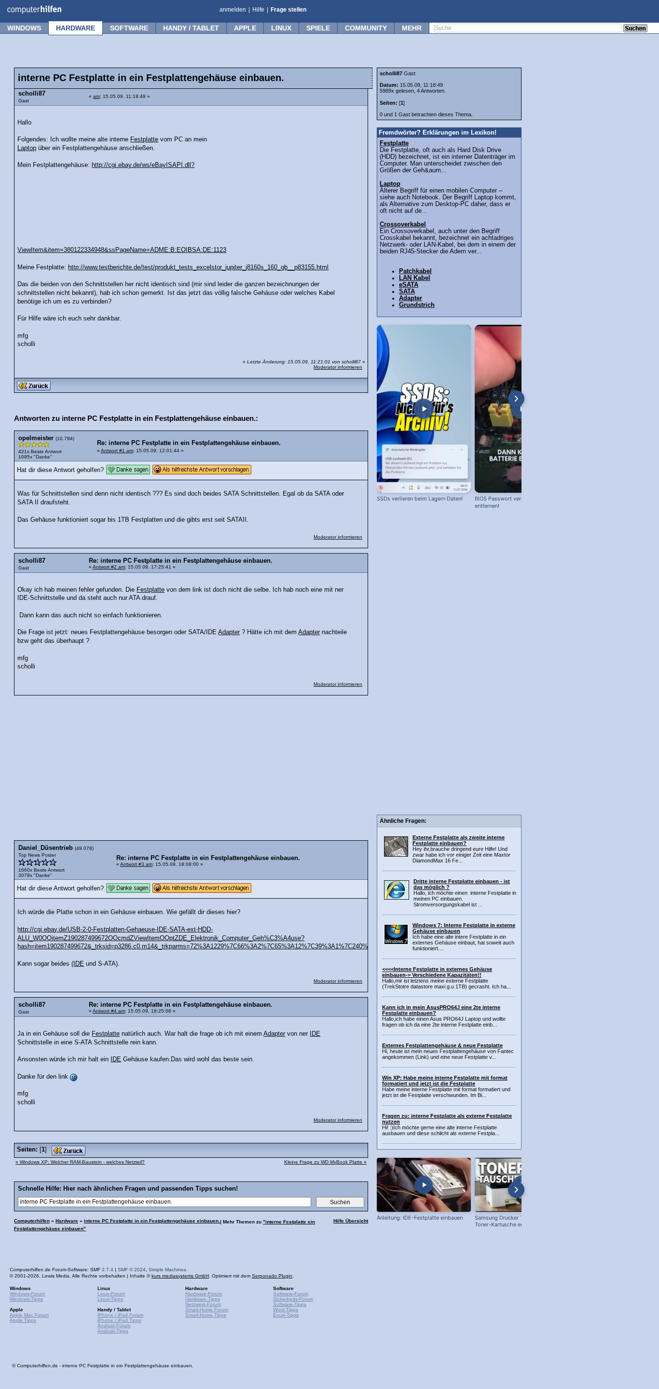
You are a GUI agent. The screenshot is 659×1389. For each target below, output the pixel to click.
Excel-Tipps (286, 1315)
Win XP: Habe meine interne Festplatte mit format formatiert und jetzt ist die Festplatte (445, 1080)
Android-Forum (113, 1325)
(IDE (77, 963)
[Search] (635, 29)
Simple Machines (167, 1269)
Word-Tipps (285, 1309)
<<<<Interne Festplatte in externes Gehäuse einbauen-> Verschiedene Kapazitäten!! (437, 972)
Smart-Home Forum (206, 1309)
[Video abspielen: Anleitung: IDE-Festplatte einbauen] (424, 1184)
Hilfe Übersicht (350, 1220)
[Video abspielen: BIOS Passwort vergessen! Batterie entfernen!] (522, 409)
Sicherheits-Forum (293, 1299)
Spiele (318, 28)
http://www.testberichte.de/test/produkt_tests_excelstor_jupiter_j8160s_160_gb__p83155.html (198, 267)
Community (366, 28)
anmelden (233, 9)
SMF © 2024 (132, 1269)
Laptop (26, 148)
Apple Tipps (23, 1320)
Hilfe (258, 9)
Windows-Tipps (26, 1299)
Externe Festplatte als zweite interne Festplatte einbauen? (458, 840)
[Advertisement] (290, 171)
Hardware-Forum (203, 1293)
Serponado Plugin (272, 1275)
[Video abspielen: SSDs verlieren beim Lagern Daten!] (424, 409)
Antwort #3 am (136, 864)
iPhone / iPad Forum (120, 1315)
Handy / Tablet (191, 28)
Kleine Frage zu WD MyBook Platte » (325, 1162)
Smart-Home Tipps (205, 1315)
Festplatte (144, 139)
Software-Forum (290, 1293)
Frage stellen (288, 9)
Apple (245, 28)
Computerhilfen (32, 1220)
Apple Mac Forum (29, 1315)
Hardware (75, 28)
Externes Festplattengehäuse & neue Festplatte (442, 1045)
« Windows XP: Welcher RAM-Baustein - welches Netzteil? (80, 1162)
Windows (24, 28)
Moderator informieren (338, 367)
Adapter (229, 632)
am (96, 96)
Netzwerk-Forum (203, 1304)
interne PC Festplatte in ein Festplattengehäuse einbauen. (152, 1220)
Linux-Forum (111, 1293)
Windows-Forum (27, 1293)
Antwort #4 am (109, 1011)
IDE (315, 1033)
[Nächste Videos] (516, 398)
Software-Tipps (289, 1304)
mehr (412, 28)
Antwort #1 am (117, 450)
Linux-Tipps (110, 1299)
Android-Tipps (112, 1330)
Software (129, 28)
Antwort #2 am (109, 566)
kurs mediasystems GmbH (180, 1275)
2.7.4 (107, 1269)
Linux (281, 28)
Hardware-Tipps (202, 1299)
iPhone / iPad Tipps (119, 1320)
